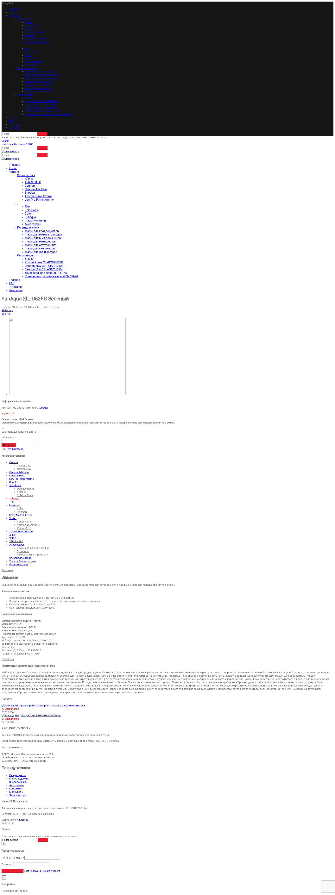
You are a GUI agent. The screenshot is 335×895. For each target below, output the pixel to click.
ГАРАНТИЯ (8, 659)
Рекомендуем (25, 94)
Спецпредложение (20, 557)
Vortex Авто (24, 521)
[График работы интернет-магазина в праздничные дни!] (10, 705)
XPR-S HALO (32, 25)
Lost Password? (33, 870)
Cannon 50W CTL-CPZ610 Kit (41, 107)
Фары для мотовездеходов (41, 74)
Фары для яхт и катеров (39, 91)
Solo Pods (30, 51)
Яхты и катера (15, 449)
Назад (7, 310)
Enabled (23, 819)
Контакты (15, 127)
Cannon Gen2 (16, 475)
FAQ (11, 121)
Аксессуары (32, 65)
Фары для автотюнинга (39, 84)
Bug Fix (6, 313)
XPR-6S (29, 98)
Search (5, 140)
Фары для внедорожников (41, 78)
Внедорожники (18, 781)
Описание (7, 570)
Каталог (14, 15)
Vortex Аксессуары (28, 524)
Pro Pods (22, 511)
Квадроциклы (17, 775)
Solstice (21, 492)
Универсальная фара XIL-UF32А (43, 111)
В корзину (9, 445)
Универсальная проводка (32, 554)
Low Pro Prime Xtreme (37, 42)
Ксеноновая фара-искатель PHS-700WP (48, 114)
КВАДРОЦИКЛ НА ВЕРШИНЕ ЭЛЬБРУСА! (38, 715)
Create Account (51, 870)
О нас (12, 12)
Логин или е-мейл (13, 857)
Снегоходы (15, 788)
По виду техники (26, 68)
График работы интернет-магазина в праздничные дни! (52, 705)
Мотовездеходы (19, 778)
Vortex (12, 518)
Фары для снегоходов (38, 88)
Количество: (9, 437)
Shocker (29, 35)
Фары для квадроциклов (40, 71)
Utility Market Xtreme (20, 515)
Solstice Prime (25, 495)
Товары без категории (22, 561)
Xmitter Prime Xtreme (36, 38)
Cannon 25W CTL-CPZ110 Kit (41, 104)
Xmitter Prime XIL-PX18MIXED (41, 101)
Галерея (14, 117)
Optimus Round (26, 488)
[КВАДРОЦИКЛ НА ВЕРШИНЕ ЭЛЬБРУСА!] (8, 715)
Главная (14, 9)
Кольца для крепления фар (33, 548)
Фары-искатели (34, 61)
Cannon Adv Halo (34, 32)
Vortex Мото (24, 528)
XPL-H (12, 534)
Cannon (29, 28)
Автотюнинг (16, 785)
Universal (14, 505)
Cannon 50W (24, 468)
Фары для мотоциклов (38, 81)
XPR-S (28, 22)
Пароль (7, 864)
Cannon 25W (24, 465)
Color (28, 55)
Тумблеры (23, 551)
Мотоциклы (16, 791)
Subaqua (30, 58)
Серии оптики (25, 18)
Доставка (15, 124)
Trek (27, 48)
